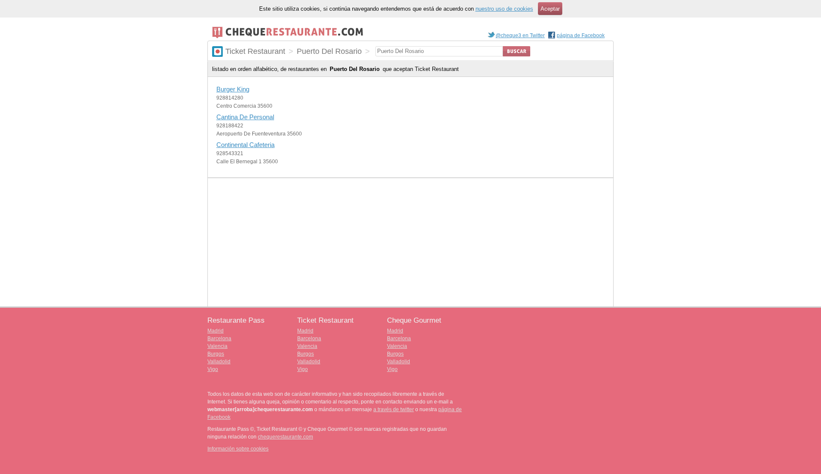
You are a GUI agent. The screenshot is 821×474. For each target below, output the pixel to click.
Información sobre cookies (238, 449)
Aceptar (550, 9)
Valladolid (218, 362)
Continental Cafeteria (245, 144)
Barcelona (219, 339)
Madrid (215, 331)
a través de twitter (393, 409)
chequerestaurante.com (285, 437)
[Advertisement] (410, 242)
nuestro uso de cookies (504, 9)
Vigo (212, 369)
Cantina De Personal (245, 117)
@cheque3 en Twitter (520, 35)
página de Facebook (581, 35)
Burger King (232, 89)
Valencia (217, 346)
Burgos (215, 354)
